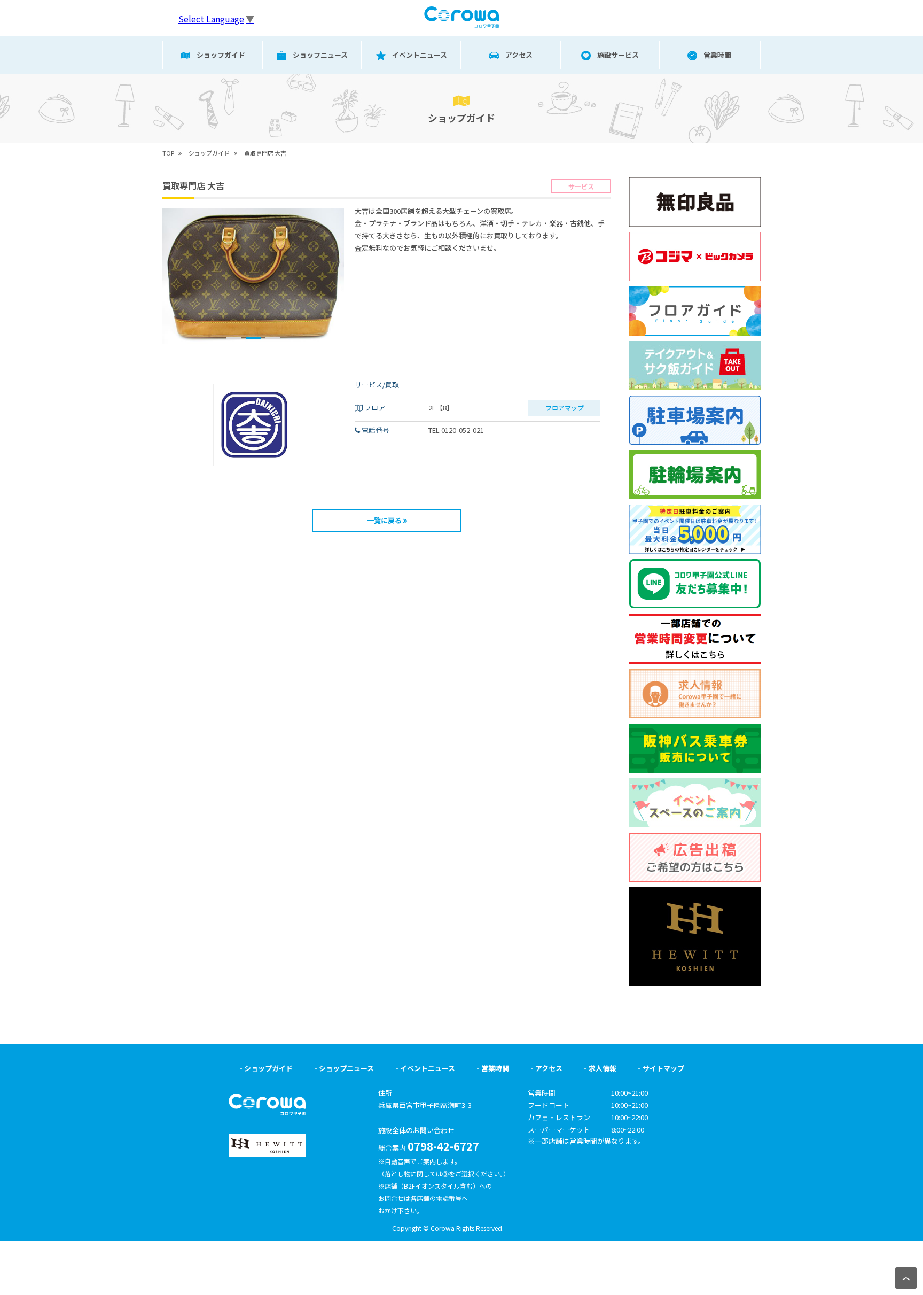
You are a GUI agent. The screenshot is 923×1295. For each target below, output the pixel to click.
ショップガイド (268, 1068)
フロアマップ (564, 407)
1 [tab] (233, 338)
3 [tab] (272, 338)
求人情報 (602, 1068)
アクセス (548, 1068)
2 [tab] (253, 338)
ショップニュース (346, 1068)
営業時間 (495, 1068)
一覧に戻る (384, 520)
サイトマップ (663, 1068)
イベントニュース (427, 1068)
